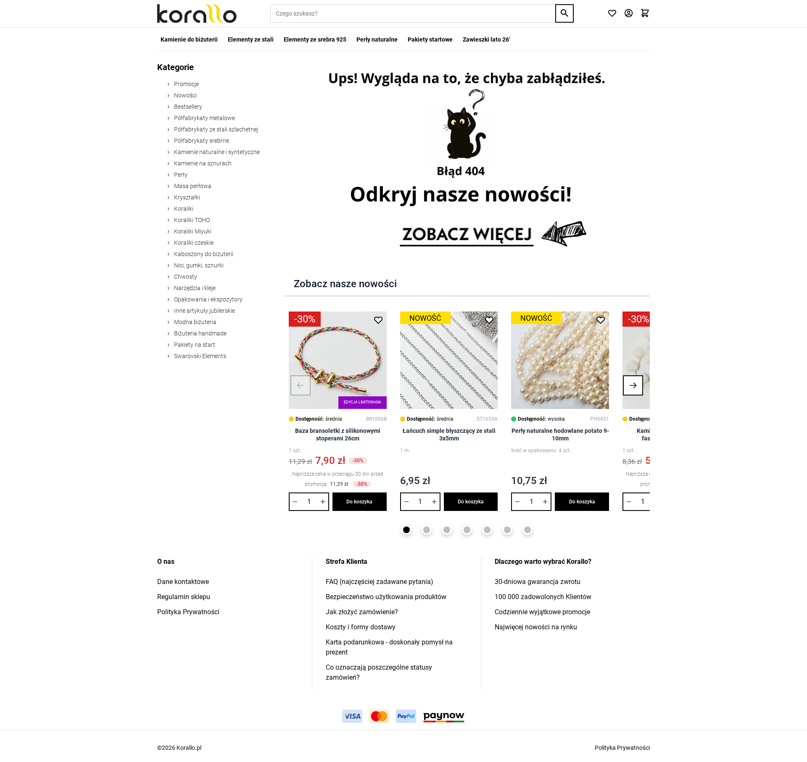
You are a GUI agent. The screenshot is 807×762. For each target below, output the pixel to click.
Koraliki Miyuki (192, 231)
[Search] (564, 13)
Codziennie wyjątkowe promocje (542, 612)
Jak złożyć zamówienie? (362, 612)
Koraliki (183, 208)
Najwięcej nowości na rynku (536, 627)
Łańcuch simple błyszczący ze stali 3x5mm (449, 434)
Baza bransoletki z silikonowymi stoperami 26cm (337, 434)
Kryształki (186, 197)
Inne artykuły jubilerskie (204, 310)
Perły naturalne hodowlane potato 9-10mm (560, 434)
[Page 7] (527, 529)
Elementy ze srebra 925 (315, 39)
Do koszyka (359, 502)
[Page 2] (426, 529)
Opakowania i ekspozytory (208, 299)
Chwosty (185, 276)
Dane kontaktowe (183, 582)
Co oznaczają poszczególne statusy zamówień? (379, 672)
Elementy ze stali (251, 39)
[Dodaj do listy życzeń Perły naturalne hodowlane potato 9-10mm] (601, 320)
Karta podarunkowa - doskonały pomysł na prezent (389, 647)
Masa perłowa (192, 186)
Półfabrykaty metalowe (204, 118)
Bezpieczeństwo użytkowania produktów (386, 597)
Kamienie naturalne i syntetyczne (216, 152)
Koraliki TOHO (191, 220)
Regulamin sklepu (183, 597)
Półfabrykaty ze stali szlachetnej (215, 129)
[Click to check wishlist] (612, 13)
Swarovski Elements (199, 356)
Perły (180, 174)
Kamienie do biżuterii (189, 39)
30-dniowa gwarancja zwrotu (537, 582)
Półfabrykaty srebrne (201, 140)
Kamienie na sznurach (202, 163)
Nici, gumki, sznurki (198, 265)
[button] (300, 385)
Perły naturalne (377, 39)
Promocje (186, 84)
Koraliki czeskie (193, 242)
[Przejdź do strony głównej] (197, 13)
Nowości (185, 95)
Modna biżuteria (194, 322)
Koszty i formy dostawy (361, 627)
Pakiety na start (194, 344)
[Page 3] (446, 529)
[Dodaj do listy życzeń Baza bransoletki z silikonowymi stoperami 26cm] (378, 320)
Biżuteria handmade (200, 333)
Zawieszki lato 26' (486, 39)
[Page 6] (507, 529)
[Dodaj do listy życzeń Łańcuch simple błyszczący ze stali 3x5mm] (489, 320)
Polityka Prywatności (188, 612)
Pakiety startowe (430, 39)
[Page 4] (467, 529)
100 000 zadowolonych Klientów (543, 597)
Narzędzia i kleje (194, 288)
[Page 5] (487, 529)
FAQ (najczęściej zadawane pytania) (379, 582)
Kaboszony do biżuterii (203, 254)
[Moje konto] (628, 13)
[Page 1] (406, 529)
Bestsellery (187, 106)
